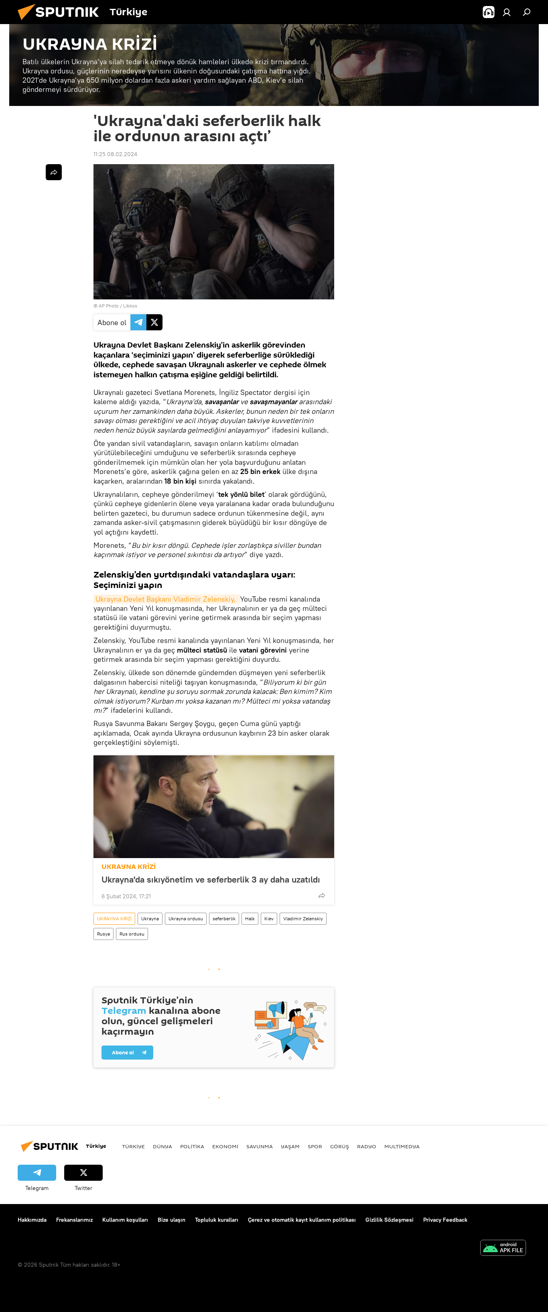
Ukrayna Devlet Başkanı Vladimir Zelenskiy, (166, 599)
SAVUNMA (259, 1146)
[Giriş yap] (507, 12)
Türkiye (133, 1146)
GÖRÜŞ (339, 1146)
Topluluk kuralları (216, 1219)
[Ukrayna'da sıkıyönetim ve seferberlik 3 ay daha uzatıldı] (213, 806)
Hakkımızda (32, 1219)
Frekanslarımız (74, 1219)
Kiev (269, 918)
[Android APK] (503, 1249)
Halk (250, 918)
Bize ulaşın (171, 1219)
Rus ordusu (132, 934)
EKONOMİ (225, 1146)
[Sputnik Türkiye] (61, 22)
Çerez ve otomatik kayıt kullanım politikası (302, 1219)
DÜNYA (162, 1146)
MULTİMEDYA (402, 1146)
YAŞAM (290, 1146)
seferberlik (224, 918)
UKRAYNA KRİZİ (128, 867)
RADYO (366, 1146)
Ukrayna (150, 918)
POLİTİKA (192, 1146)
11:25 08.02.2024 (115, 154)
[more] (322, 895)
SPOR (315, 1146)
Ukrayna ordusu (185, 918)
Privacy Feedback (445, 1219)
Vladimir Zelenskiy (303, 918)
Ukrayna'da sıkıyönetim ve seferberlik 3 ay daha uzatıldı (210, 879)
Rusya (103, 934)
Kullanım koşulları (125, 1219)
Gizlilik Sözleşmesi (389, 1219)
